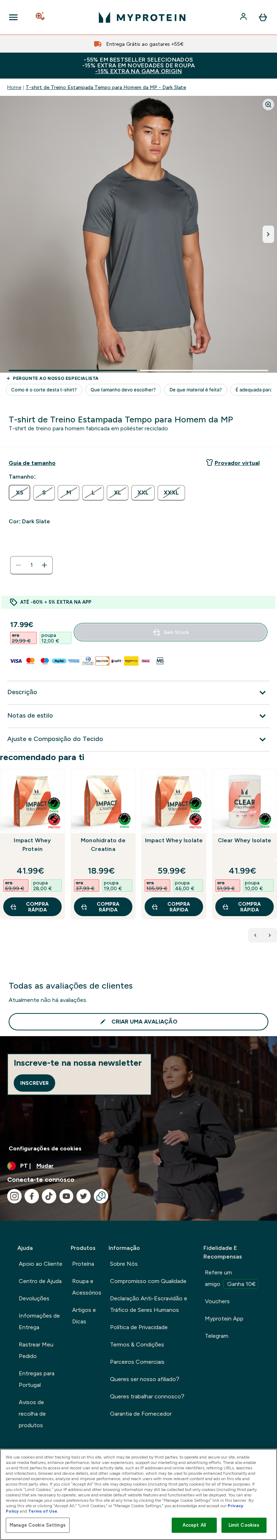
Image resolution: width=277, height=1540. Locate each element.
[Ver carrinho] (262, 17)
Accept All (194, 1525)
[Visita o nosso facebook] (32, 1196)
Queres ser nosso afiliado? (144, 1379)
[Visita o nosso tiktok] (49, 1196)
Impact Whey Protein (32, 844)
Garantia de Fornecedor (141, 1414)
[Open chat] (101, 1196)
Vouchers (217, 1301)
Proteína (83, 1264)
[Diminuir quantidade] (18, 565)
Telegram (216, 1336)
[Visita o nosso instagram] (14, 1196)
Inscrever (34, 1083)
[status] (31, 565)
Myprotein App (224, 1318)
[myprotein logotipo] (142, 17)
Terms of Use (42, 1511)
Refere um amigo (230, 1278)
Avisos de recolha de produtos (32, 1413)
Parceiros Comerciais (137, 1362)
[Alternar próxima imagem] (268, 234)
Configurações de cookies (45, 1148)
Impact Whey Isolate (174, 840)
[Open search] (41, 17)
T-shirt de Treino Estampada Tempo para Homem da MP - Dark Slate (106, 87)
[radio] (19, 493)
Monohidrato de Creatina (103, 844)
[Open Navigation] (13, 17)
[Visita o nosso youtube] (66, 1196)
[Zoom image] (268, 104)
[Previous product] (255, 935)
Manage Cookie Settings (38, 1525)
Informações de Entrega (39, 1321)
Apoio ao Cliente (40, 1264)
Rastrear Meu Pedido (36, 1350)
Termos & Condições (137, 1344)
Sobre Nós (124, 1264)
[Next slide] (275, 859)
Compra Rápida (37, 907)
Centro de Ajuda (40, 1281)
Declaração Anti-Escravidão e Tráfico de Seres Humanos (148, 1304)
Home (14, 87)
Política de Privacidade (139, 1327)
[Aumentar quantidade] (44, 565)
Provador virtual (237, 463)
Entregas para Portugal (36, 1379)
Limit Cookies (244, 1525)
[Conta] (244, 17)
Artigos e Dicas (84, 1315)
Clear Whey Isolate (245, 840)
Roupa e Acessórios (86, 1287)
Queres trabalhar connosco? (147, 1396)
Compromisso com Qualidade (148, 1281)
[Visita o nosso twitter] (83, 1196)
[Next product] (270, 935)
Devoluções (34, 1298)
